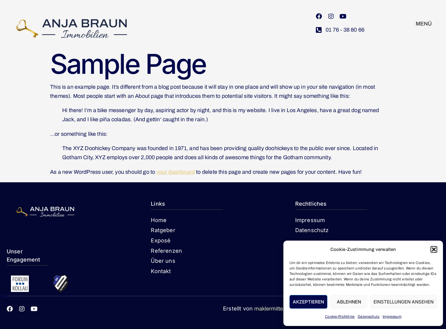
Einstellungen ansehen (403, 302)
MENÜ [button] (424, 24)
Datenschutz (369, 316)
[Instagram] (331, 16)
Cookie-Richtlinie (340, 316)
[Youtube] (343, 16)
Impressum (392, 316)
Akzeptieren (308, 302)
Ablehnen (349, 302)
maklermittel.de (273, 309)
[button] (434, 249)
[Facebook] (319, 16)
